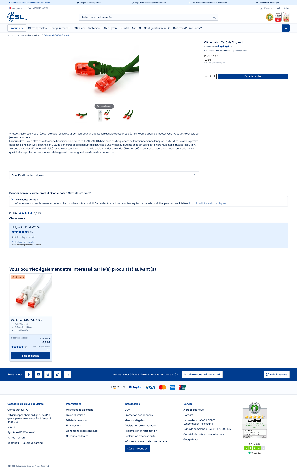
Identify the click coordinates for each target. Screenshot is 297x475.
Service (188, 404)
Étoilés (13, 213)
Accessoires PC (24, 35)
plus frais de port (219, 63)
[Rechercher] (214, 17)
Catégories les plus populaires (25, 404)
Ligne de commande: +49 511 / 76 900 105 (207, 429)
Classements (210, 46)
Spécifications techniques (28, 175)
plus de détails (30, 355)
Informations (73, 404)
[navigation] (15, 8)
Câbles (37, 35)
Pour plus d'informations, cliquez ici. (209, 203)
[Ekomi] (266, 420)
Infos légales (132, 404)
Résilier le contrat (137, 448)
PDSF (207, 56)
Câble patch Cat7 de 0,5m (26, 320)
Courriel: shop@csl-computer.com (203, 434)
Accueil (10, 35)
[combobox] (148, 17)
